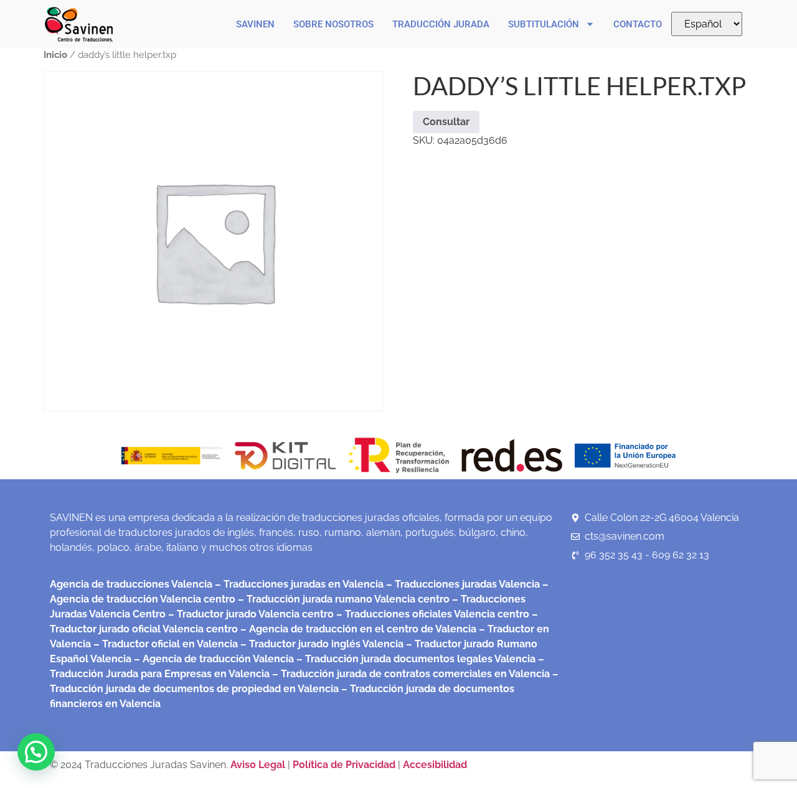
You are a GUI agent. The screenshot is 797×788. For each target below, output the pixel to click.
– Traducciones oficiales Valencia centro (431, 614)
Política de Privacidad (344, 765)
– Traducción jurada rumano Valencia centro (342, 599)
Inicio (55, 54)
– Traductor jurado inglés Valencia (321, 644)
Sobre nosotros (333, 24)
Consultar (446, 122)
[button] (36, 752)
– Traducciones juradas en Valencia (298, 584)
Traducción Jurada (440, 24)
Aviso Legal (259, 765)
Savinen (255, 24)
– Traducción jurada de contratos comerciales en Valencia (410, 674)
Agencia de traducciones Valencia (131, 584)
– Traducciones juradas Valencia (462, 584)
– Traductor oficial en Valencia (165, 644)
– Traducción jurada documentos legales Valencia (414, 659)
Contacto (637, 24)
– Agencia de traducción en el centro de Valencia (357, 629)
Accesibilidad (435, 765)
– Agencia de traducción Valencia (212, 659)
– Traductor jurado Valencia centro (250, 614)
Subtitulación (543, 24)
